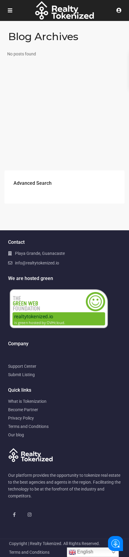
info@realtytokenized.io (37, 263)
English (84, 551)
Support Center (22, 366)
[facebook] (14, 514)
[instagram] (29, 514)
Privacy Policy (21, 418)
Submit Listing (21, 374)
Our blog (16, 434)
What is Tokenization (27, 401)
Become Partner (23, 409)
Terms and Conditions (28, 426)
